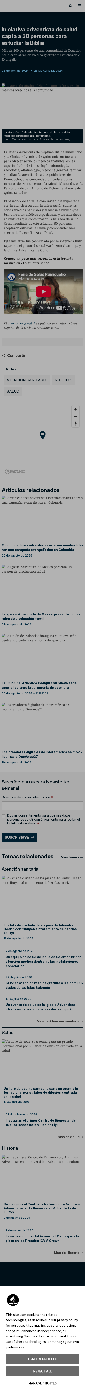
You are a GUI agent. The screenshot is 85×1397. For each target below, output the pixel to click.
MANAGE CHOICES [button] (42, 1383)
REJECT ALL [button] (42, 1371)
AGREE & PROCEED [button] (42, 1359)
